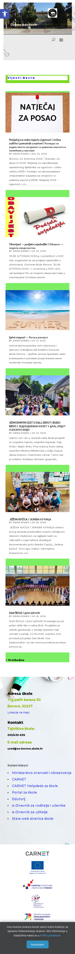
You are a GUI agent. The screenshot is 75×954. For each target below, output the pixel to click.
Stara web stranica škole (32, 819)
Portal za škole (24, 792)
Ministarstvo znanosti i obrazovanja (42, 773)
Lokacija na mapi (18, 712)
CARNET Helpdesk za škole (35, 786)
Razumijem (37, 944)
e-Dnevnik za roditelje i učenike (39, 805)
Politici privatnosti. (50, 935)
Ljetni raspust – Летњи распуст (28, 337)
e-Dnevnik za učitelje (30, 812)
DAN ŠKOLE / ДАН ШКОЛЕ (24, 613)
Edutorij (18, 799)
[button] (4, 14)
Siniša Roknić (21, 154)
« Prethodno (15, 660)
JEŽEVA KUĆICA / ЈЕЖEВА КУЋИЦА (30, 519)
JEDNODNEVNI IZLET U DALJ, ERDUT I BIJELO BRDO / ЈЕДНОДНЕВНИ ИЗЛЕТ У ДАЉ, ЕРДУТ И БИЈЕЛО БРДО (37, 426)
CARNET (19, 779)
